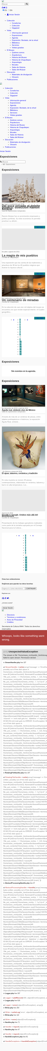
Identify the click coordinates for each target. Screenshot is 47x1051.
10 (21, 342)
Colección (11, 21)
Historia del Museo (19, 57)
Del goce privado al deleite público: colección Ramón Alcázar (21, 207)
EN (11, 10)
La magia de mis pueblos (20, 255)
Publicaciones (12, 79)
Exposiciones (17, 35)
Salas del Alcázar (18, 70)
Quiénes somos (18, 52)
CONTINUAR (31, 589)
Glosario (15, 77)
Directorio (11, 615)
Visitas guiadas (18, 48)
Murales (15, 65)
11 (20, 344)
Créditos (10, 622)
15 (21, 354)
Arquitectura (17, 55)
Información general (20, 33)
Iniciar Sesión (14, 15)
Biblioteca (16, 43)
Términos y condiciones (16, 617)
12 (21, 347)
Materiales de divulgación (22, 74)
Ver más (39, 227)
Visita (9, 30)
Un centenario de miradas (20, 300)
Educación (11, 72)
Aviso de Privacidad (14, 620)
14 (21, 352)
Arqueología (17, 62)
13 (21, 349)
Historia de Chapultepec (21, 60)
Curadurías (16, 23)
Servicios (15, 45)
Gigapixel (15, 28)
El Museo (10, 50)
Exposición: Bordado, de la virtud (25, 40)
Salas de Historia (18, 67)
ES (6, 10)
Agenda (15, 38)
